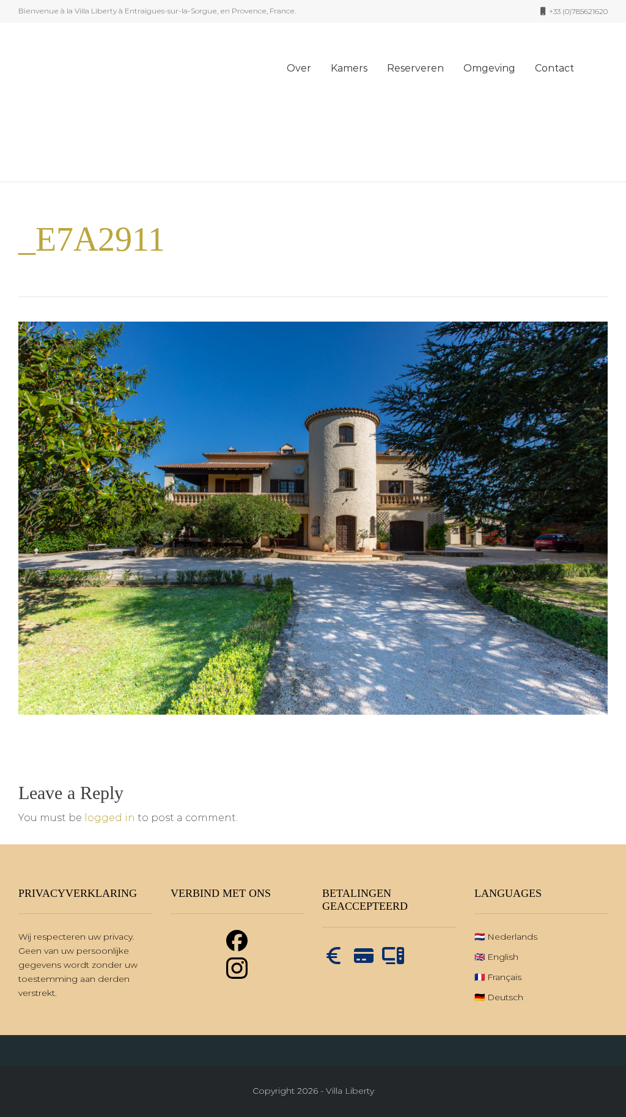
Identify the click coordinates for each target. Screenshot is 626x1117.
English (502, 956)
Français (504, 976)
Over (299, 68)
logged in (109, 818)
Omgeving (489, 68)
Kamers (349, 68)
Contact (554, 68)
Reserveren (415, 68)
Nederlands (512, 936)
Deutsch (505, 997)
